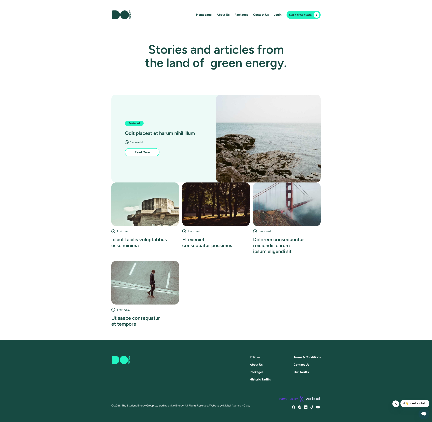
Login (277, 15)
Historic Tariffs (260, 379)
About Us (223, 15)
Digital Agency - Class (236, 405)
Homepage (204, 15)
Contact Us (261, 15)
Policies (255, 357)
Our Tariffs (301, 372)
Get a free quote (300, 15)
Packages (241, 15)
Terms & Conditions (307, 357)
